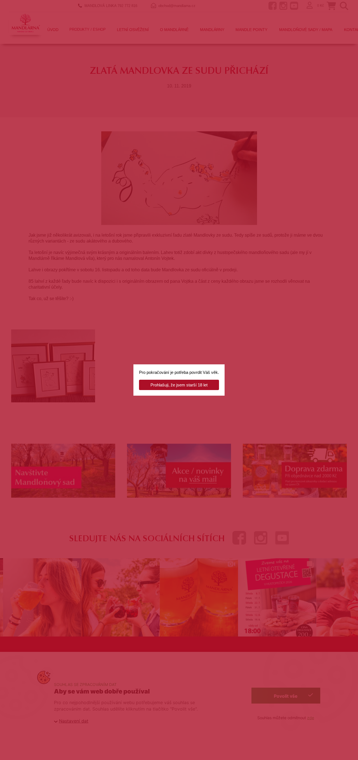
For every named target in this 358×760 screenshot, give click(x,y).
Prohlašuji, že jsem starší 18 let (179, 385)
